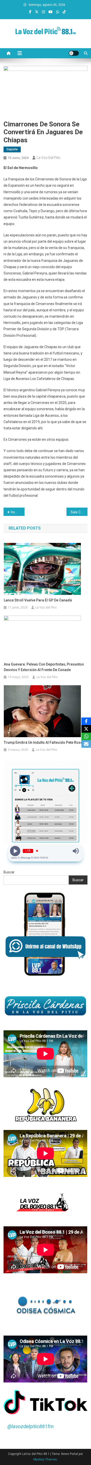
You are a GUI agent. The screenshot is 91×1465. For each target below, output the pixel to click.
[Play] (15, 851)
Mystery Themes (45, 1459)
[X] (86, 729)
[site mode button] (74, 53)
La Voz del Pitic (49, 158)
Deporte (12, 149)
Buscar (9, 872)
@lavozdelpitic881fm (30, 1426)
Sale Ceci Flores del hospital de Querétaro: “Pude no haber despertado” (79, 512)
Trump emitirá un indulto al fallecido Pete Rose (43, 742)
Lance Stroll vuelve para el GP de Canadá (38, 600)
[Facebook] (86, 721)
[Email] (86, 744)
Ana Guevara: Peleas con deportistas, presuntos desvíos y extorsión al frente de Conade (44, 667)
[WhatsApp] (86, 736)
